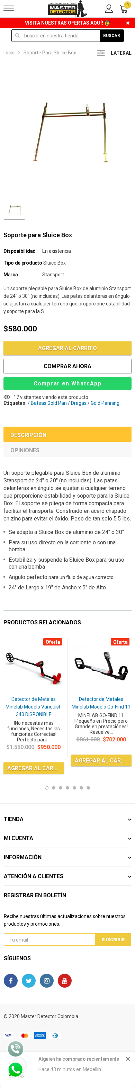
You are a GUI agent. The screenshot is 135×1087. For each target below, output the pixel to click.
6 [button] (81, 788)
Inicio (9, 52)
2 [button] (53, 788)
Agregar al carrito (67, 348)
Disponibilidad (19, 251)
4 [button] (67, 788)
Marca (10, 274)
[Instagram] (47, 981)
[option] (67, 129)
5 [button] (74, 788)
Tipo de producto (22, 263)
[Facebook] (11, 981)
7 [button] (88, 788)
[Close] (128, 1058)
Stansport (53, 274)
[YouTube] (65, 981)
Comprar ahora (67, 366)
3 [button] (60, 788)
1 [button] (46, 788)
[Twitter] (29, 981)
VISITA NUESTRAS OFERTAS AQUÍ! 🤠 (67, 23)
